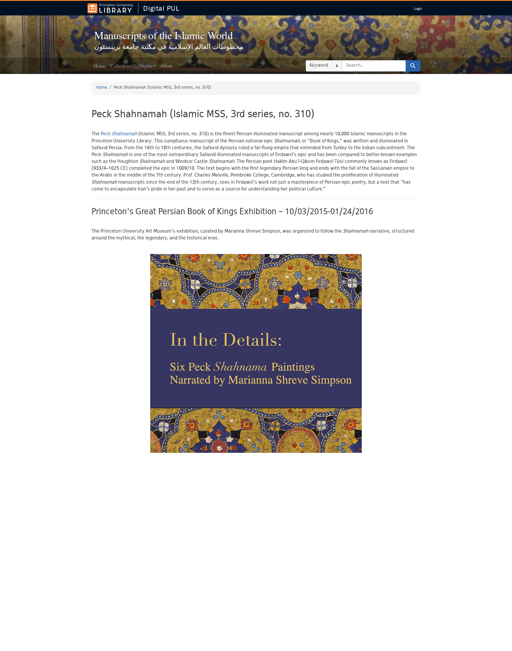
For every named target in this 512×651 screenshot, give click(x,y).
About (166, 66)
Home (99, 66)
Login (418, 8)
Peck (119, 134)
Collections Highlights (131, 66)
